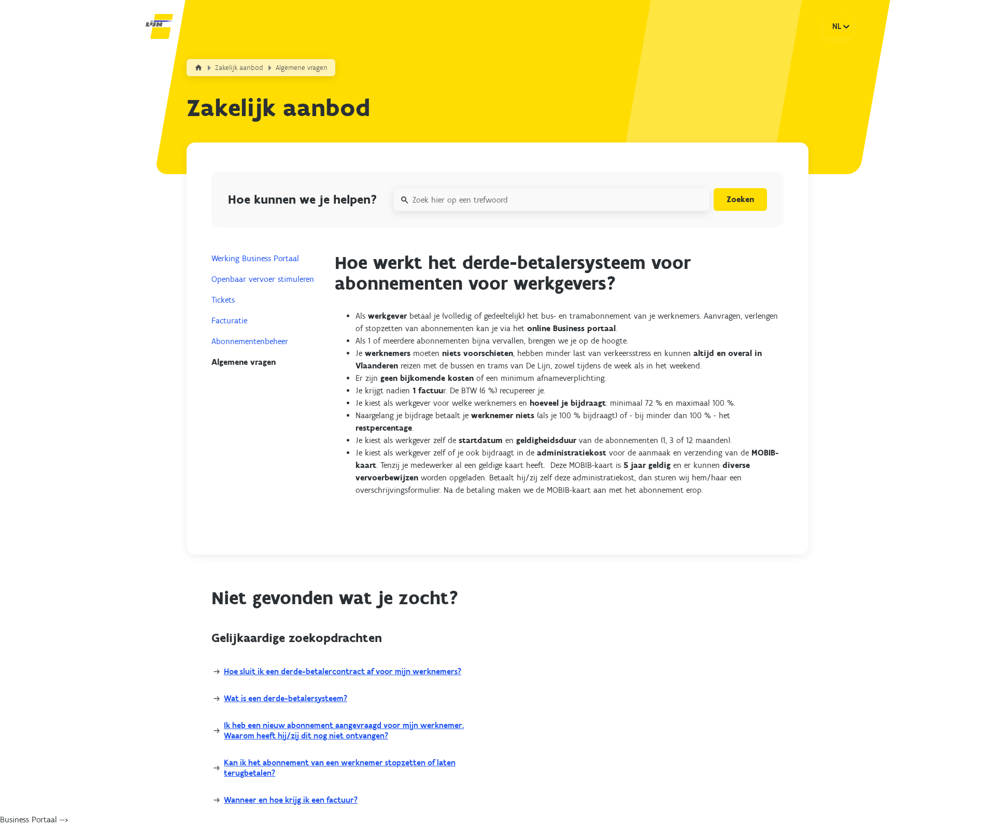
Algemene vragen (302, 67)
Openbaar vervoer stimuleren (262, 279)
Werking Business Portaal (255, 258)
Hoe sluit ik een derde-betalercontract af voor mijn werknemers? (342, 671)
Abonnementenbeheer (249, 341)
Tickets (223, 300)
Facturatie (229, 320)
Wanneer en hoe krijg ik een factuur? (291, 800)
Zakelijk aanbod (239, 67)
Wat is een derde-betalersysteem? (285, 698)
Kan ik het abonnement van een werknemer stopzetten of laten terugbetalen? (340, 768)
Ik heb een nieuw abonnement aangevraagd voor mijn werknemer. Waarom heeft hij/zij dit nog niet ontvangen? (344, 730)
